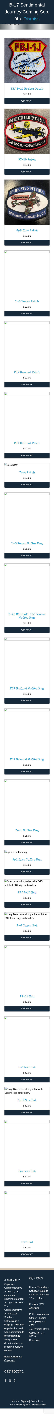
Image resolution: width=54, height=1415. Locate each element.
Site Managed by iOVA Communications (28, 1404)
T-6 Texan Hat (27, 925)
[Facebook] (5, 1380)
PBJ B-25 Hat (27, 892)
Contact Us (37, 1401)
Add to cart (27, 101)
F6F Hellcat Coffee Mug (27, 688)
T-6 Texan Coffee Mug (27, 543)
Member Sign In (20, 1401)
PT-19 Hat (27, 996)
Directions (34, 1340)
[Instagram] (10, 1380)
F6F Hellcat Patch (27, 443)
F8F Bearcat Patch (27, 372)
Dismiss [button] (31, 18)
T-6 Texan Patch (27, 301)
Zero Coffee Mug (27, 830)
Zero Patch (27, 472)
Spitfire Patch (27, 230)
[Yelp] (15, 1380)
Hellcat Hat (27, 1067)
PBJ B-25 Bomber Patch (27, 89)
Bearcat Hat (27, 1171)
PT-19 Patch (27, 159)
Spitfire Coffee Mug (27, 859)
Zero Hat (27, 1242)
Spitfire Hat (27, 1100)
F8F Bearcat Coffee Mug (27, 759)
